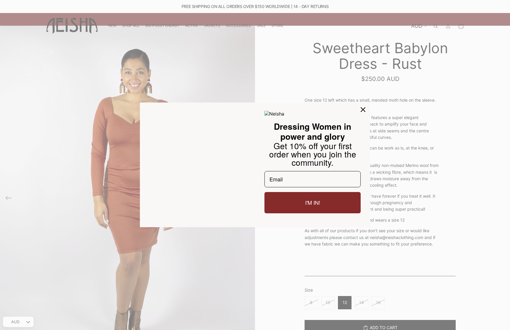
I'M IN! (312, 202)
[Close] (363, 110)
